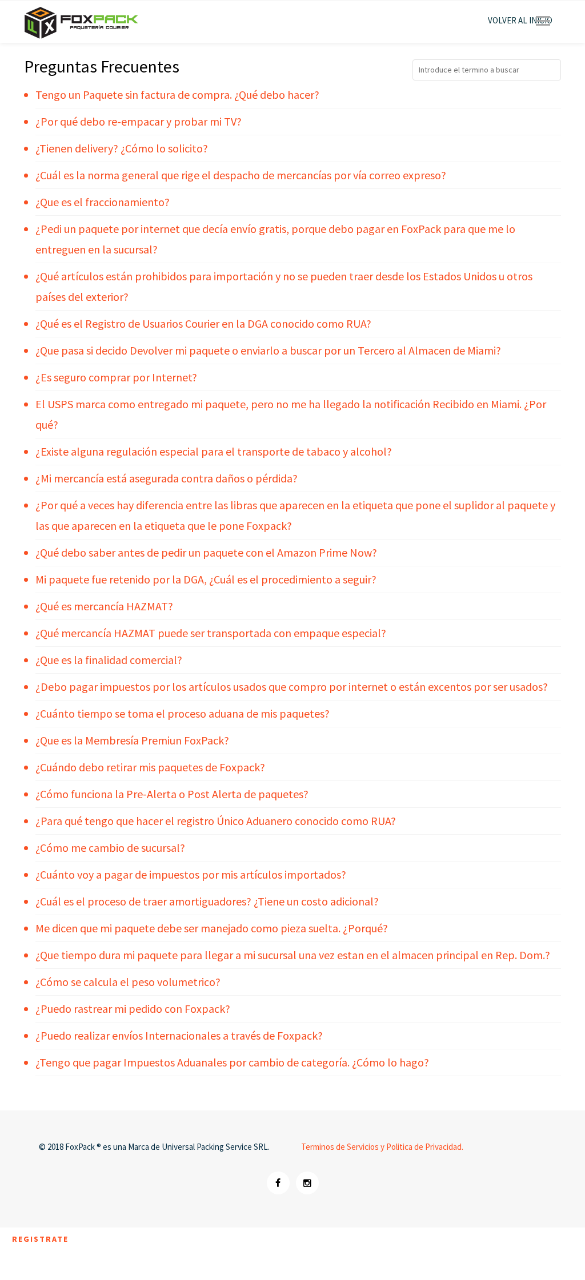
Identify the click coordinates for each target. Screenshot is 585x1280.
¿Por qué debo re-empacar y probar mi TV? (138, 121)
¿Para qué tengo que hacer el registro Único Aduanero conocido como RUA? (215, 821)
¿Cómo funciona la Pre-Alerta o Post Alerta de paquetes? (171, 794)
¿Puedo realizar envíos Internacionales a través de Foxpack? (179, 1035)
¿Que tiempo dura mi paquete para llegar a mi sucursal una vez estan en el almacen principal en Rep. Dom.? (292, 955)
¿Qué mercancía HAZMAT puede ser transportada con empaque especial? (210, 633)
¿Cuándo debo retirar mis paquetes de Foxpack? (150, 767)
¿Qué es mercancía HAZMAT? (104, 606)
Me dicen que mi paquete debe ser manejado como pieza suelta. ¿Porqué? (211, 928)
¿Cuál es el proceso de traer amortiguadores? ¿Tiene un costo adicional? (207, 901)
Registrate (40, 1239)
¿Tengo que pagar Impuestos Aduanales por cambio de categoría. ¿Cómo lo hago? (232, 1062)
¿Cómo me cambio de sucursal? (110, 847)
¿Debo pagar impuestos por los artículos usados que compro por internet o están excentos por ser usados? (291, 686)
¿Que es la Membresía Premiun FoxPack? (132, 740)
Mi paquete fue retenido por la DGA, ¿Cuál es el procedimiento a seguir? (205, 579)
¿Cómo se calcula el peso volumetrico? (128, 982)
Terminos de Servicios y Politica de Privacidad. (382, 1146)
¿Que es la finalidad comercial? (108, 660)
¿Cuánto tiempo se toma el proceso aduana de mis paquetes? (182, 713)
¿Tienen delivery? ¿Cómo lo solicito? (121, 148)
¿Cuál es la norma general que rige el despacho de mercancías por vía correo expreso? (240, 175)
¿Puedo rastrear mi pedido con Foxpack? (132, 1008)
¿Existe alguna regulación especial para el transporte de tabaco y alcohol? (213, 451)
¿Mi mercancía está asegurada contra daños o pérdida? (166, 478)
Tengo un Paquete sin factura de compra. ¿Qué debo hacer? (177, 94)
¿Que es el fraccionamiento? (102, 202)
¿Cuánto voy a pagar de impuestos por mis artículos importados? (190, 874)
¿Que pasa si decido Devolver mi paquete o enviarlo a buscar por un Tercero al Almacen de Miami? (268, 350)
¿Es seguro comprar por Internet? (116, 377)
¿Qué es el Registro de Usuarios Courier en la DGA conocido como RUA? (203, 323)
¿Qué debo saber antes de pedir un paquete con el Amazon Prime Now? (206, 552)
